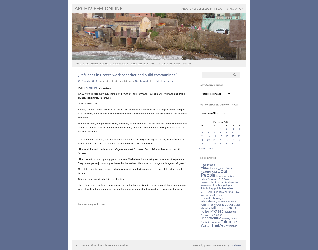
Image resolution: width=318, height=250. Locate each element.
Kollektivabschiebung (215, 195)
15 (221, 136)
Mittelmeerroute (101, 64)
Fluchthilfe (205, 182)
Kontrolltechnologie (212, 198)
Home (78, 64)
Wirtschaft (231, 226)
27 (208, 143)
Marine (237, 205)
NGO (232, 208)
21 (214, 140)
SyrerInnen (215, 222)
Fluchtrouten (216, 182)
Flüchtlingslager (222, 185)
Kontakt (187, 64)
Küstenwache (216, 204)
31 (233, 143)
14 (214, 136)
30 (227, 143)
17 (233, 136)
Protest (216, 211)
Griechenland (141, 81)
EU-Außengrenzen (226, 179)
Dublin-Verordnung (209, 179)
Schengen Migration (142, 64)
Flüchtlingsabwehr (232, 182)
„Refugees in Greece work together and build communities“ (127, 75)
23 (227, 140)
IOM (202, 195)
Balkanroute (120, 64)
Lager (229, 204)
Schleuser (216, 214)
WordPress (235, 245)
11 (239, 132)
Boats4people (222, 176)
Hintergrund (164, 64)
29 (221, 143)
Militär (216, 208)
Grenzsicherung (223, 191)
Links (177, 64)
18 (239, 136)
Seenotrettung (211, 218)
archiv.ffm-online (99, 8)
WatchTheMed (213, 225)
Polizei (205, 211)
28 (214, 143)
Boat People (214, 173)
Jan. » (210, 148)
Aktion (229, 168)
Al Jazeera (91, 87)
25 (239, 140)
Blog (86, 64)
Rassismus (229, 211)
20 (208, 140)
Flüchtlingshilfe (206, 185)
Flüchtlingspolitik (211, 188)
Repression (205, 215)
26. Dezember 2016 (87, 81)
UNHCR (233, 222)
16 (227, 136)
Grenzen (207, 192)
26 (202, 143)
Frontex (227, 188)
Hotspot (237, 192)
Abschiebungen (213, 167)
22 (221, 140)
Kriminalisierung (209, 201)
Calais (231, 176)
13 (208, 136)
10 (233, 132)
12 (202, 136)
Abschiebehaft (208, 164)
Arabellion (206, 172)
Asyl (214, 171)
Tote (224, 221)
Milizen (224, 208)
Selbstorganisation (164, 81)
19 (202, 140)
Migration (206, 208)
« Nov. (202, 148)
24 (233, 140)
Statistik (205, 222)
